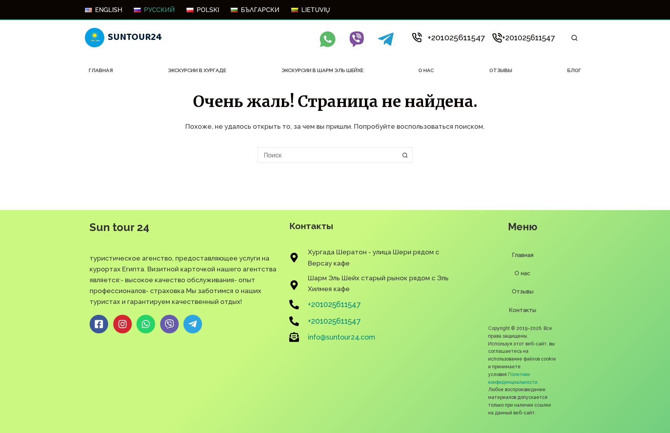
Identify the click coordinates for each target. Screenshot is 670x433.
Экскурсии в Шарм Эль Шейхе (322, 70)
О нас (426, 70)
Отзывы (500, 70)
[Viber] (356, 39)
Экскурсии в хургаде (197, 70)
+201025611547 (456, 37)
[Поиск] (574, 38)
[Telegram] (386, 39)
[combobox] (327, 155)
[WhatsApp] (327, 39)
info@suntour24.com (341, 337)
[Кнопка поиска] (404, 155)
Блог (574, 70)
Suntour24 (135, 37)
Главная (101, 70)
